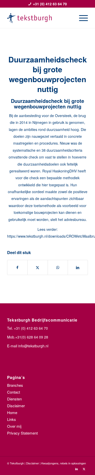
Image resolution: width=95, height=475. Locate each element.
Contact (13, 392)
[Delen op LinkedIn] (78, 267)
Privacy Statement (22, 433)
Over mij (14, 426)
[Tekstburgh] (39, 18)
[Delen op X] (37, 267)
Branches (15, 385)
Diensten (14, 398)
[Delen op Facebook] (17, 267)
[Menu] (81, 18)
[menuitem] (81, 18)
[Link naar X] (84, 468)
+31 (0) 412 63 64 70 (50, 3)
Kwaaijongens (50, 463)
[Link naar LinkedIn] (76, 468)
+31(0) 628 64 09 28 (31, 337)
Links (11, 419)
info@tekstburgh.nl (33, 345)
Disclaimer (16, 405)
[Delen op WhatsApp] (58, 267)
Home (12, 412)
